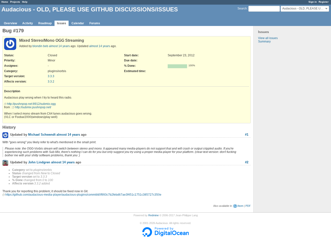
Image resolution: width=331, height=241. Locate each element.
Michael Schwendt (41, 135)
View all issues (268, 38)
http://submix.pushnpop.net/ (33, 107)
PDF (248, 205)
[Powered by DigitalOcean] (165, 235)
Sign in (312, 1)
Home (4, 1)
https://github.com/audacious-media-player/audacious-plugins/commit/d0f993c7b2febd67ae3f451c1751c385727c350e (83, 194)
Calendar (77, 23)
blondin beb (40, 46)
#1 (246, 134)
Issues (61, 23)
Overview (10, 23)
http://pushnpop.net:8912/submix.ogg (31, 104)
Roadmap (45, 23)
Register (324, 1)
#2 (246, 162)
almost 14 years (59, 46)
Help (24, 1)
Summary (264, 41)
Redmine (153, 215)
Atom (240, 205)
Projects (15, 1)
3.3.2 (51, 81)
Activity (27, 23)
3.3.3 (51, 76)
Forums (94, 23)
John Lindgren (39, 162)
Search (242, 8)
